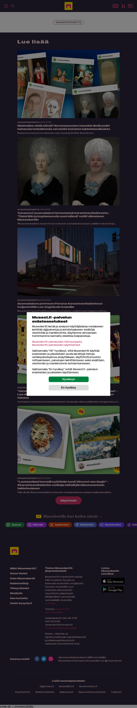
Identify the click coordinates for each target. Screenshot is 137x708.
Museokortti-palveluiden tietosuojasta (57, 341)
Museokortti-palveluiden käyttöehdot (56, 344)
